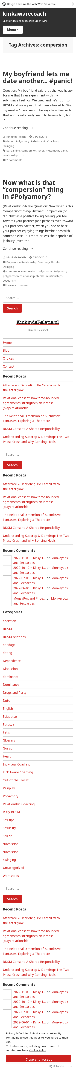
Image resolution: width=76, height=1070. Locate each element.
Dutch (7, 700)
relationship (10, 155)
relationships (54, 276)
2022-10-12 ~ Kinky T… (29, 567)
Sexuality (9, 828)
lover (41, 150)
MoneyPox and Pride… (29, 598)
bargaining (13, 150)
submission (11, 844)
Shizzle (55, 262)
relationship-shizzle (32, 276)
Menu (15, 29)
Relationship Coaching (45, 141)
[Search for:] (38, 298)
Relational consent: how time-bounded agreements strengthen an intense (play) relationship (31, 403)
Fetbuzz (8, 724)
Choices (8, 358)
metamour (52, 150)
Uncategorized (13, 868)
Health (8, 756)
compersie (13, 271)
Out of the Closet (16, 780)
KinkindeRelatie (16, 136)
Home (7, 342)
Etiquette (10, 716)
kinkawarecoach (24, 13)
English (8, 708)
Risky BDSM (11, 812)
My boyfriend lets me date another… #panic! (37, 77)
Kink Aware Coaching (18, 772)
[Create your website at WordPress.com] (38, 4)
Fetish (7, 732)
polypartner (10, 276)
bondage (9, 645)
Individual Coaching (17, 764)
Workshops (11, 876)
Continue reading (16, 127)
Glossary (9, 740)
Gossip (7, 748)
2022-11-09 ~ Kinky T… (29, 558)
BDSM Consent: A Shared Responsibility (31, 429)
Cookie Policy (37, 1050)
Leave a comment (17, 285)
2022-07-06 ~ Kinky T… (29, 578)
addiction (9, 621)
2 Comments (14, 160)
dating (10, 141)
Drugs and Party (15, 692)
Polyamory (22, 141)
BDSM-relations (14, 637)
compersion (28, 150)
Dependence (12, 661)
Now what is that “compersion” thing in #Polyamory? (33, 189)
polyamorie (45, 271)
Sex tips (8, 820)
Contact (8, 366)
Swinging (8, 146)
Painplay (9, 788)
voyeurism (9, 280)
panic (64, 150)
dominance (11, 677)
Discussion (10, 669)
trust (22, 155)
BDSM (7, 629)
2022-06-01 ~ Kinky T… (29, 588)
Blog (6, 350)
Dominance (11, 684)
